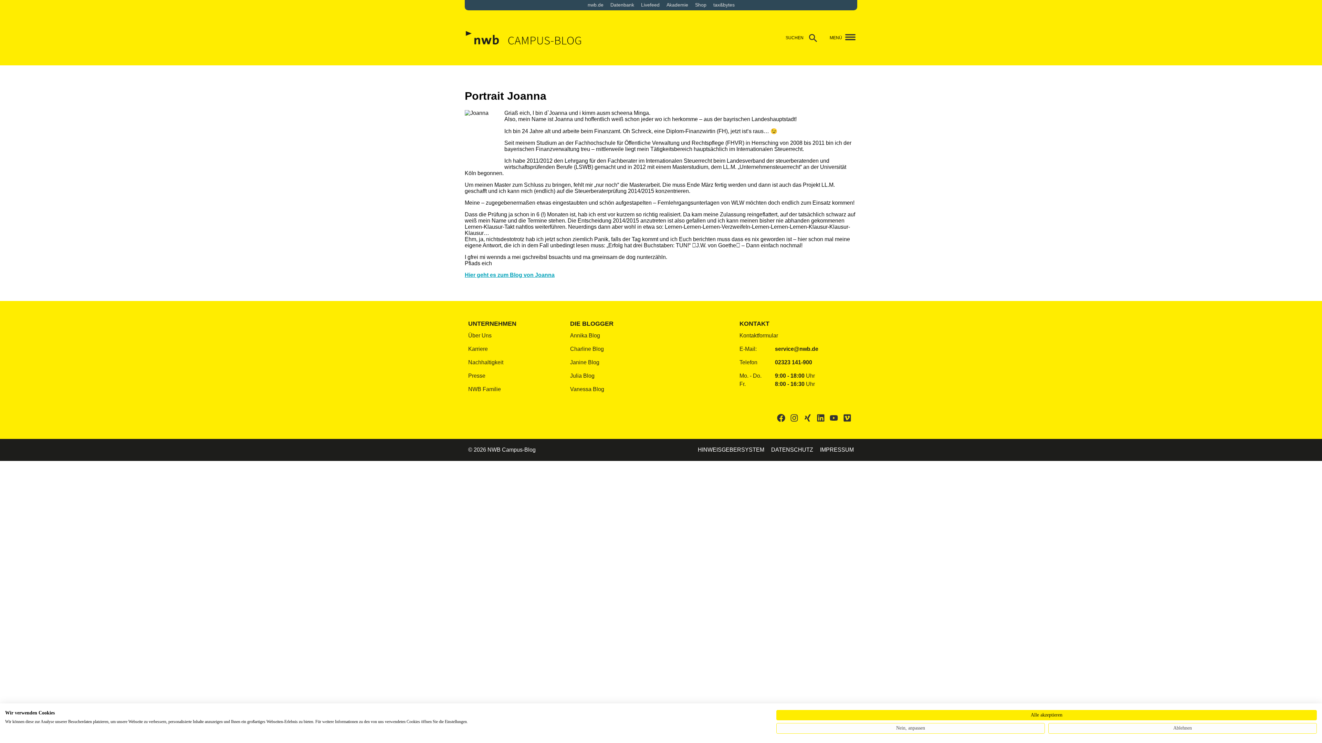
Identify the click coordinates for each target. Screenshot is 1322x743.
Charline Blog (587, 349)
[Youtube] (833, 417)
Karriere (478, 349)
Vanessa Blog (587, 389)
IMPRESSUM (837, 450)
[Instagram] (794, 417)
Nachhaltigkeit (485, 362)
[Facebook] (781, 417)
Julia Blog (582, 376)
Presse (476, 376)
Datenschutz (792, 450)
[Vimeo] (847, 417)
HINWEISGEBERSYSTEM (731, 450)
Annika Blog (585, 335)
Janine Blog (584, 362)
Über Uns (480, 335)
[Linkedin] (820, 417)
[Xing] (807, 417)
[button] (848, 37)
